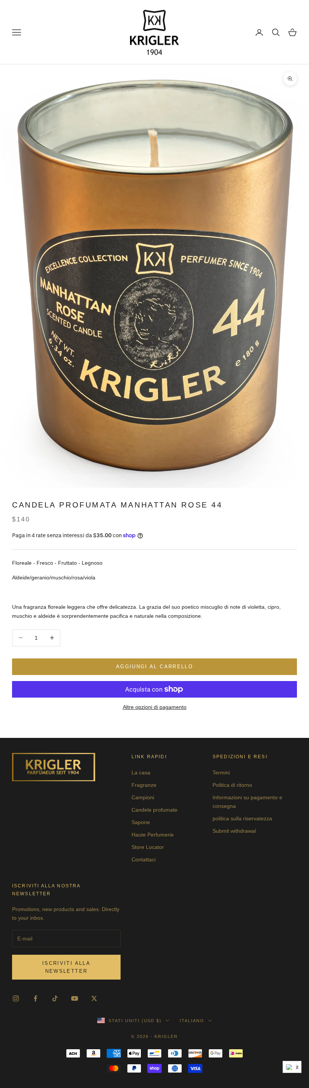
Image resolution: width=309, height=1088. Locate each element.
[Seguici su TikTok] (55, 998)
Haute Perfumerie (153, 835)
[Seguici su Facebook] (35, 998)
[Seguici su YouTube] (74, 998)
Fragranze (144, 785)
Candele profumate (154, 810)
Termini (221, 773)
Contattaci (144, 859)
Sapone (141, 822)
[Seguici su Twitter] (94, 998)
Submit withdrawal (234, 831)
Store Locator (148, 847)
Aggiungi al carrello (154, 666)
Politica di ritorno (232, 785)
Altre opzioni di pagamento (155, 707)
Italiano (192, 1020)
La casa (141, 773)
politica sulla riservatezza (242, 818)
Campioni (143, 797)
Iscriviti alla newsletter (66, 967)
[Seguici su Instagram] (16, 998)
